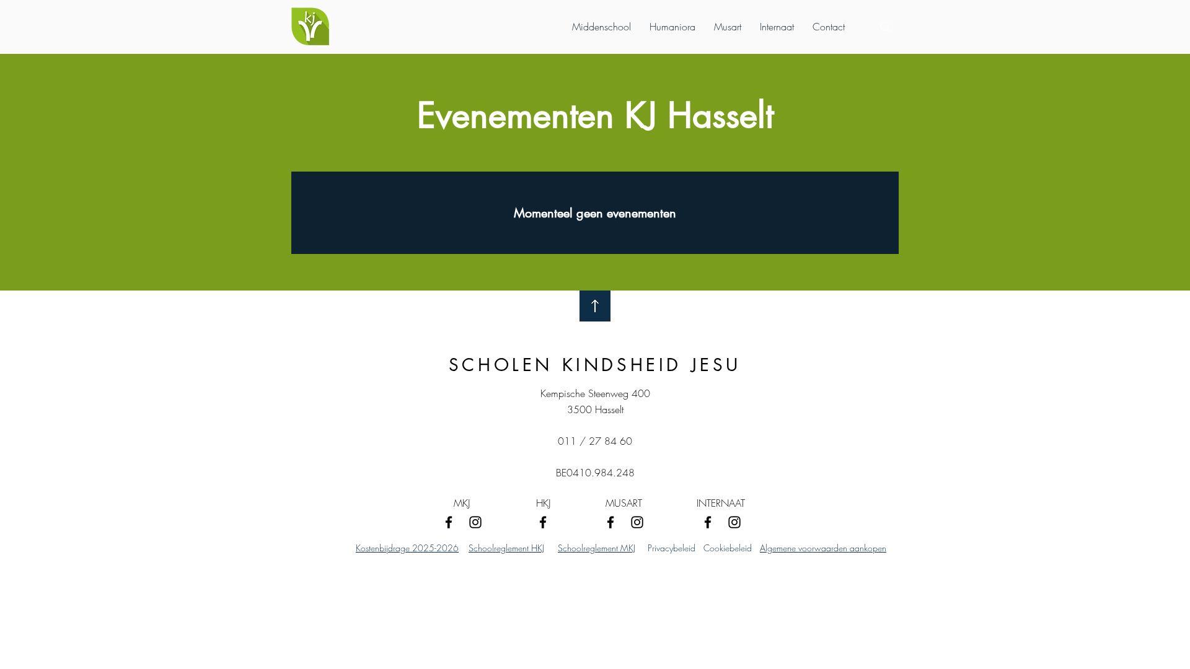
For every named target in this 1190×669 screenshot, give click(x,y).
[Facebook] (449, 522)
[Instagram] (475, 522)
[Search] (886, 27)
